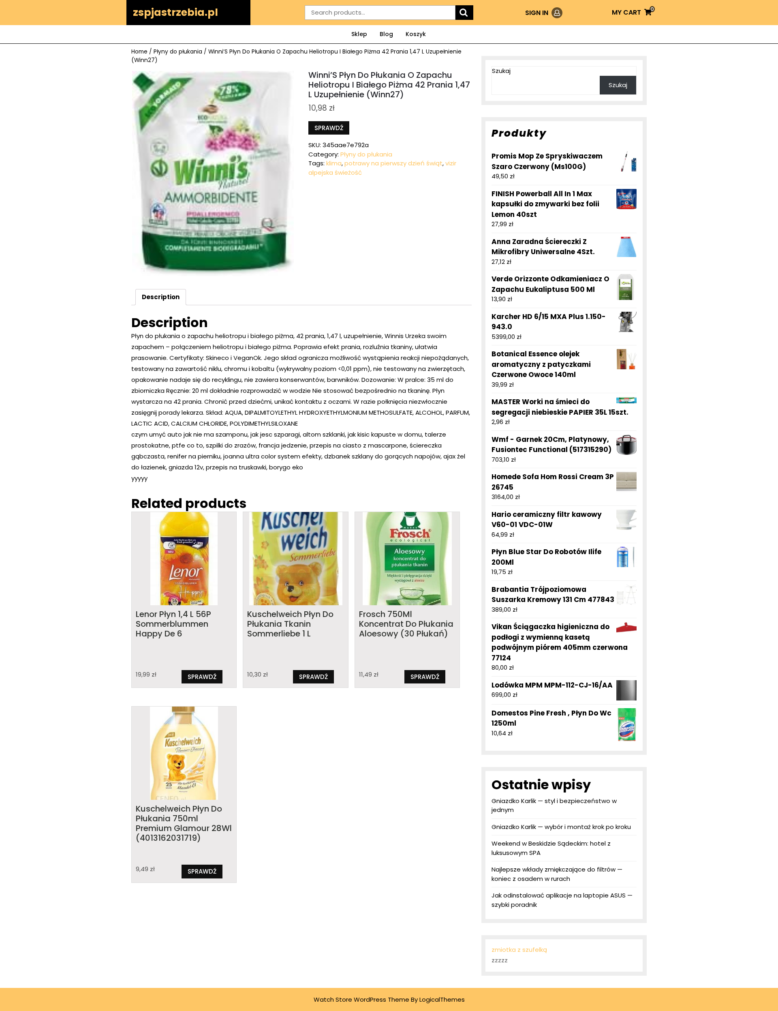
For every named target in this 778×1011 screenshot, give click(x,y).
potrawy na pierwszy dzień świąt (393, 163)
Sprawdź (328, 128)
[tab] (160, 297)
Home (139, 52)
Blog (386, 34)
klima (334, 163)
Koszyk (416, 34)
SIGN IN (543, 12)
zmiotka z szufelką (519, 949)
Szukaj (501, 70)
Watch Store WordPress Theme (361, 999)
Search (464, 12)
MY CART (632, 12)
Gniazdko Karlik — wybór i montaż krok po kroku (561, 827)
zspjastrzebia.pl (175, 12)
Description (161, 297)
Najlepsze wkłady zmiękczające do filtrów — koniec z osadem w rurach (557, 874)
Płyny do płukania (178, 52)
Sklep (359, 34)
